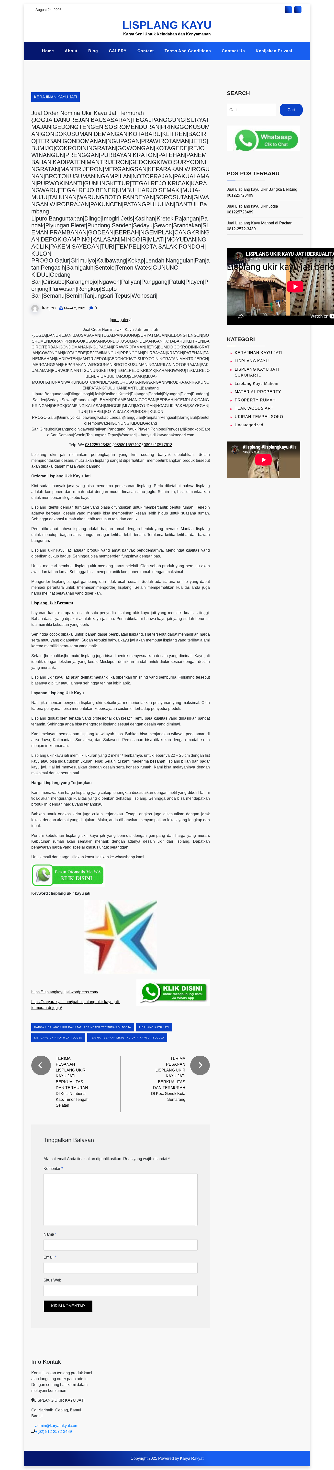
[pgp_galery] (120, 320)
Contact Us (233, 51)
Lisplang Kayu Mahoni (256, 383)
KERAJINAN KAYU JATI (55, 97)
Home (48, 51)
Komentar (53, 1168)
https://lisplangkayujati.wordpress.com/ (64, 992)
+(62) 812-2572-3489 (53, 1431)
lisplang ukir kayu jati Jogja (58, 1037)
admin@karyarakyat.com (56, 1426)
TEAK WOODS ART (254, 408)
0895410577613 (158, 445)
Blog (93, 51)
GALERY (118, 51)
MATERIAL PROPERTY (258, 392)
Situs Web (52, 1280)
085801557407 (127, 445)
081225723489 (98, 445)
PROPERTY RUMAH (255, 400)
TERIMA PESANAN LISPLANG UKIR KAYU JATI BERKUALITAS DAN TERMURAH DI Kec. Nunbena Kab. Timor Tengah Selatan (72, 1081)
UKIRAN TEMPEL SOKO (259, 417)
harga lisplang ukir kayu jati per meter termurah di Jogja (82, 1027)
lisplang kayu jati (154, 1027)
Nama (50, 1234)
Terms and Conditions (188, 51)
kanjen (49, 307)
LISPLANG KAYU (167, 25)
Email (50, 1257)
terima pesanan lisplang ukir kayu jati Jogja (127, 1037)
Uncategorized (249, 425)
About (71, 51)
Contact (145, 51)
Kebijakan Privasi (274, 51)
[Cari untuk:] (251, 110)
